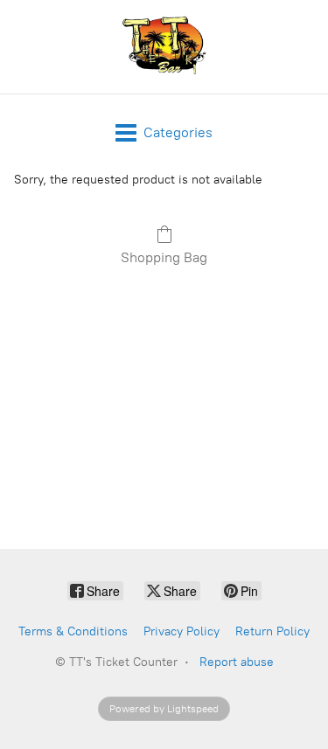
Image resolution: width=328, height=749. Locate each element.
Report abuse (236, 662)
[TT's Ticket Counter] (164, 47)
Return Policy (272, 631)
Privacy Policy (181, 631)
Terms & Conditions (73, 631)
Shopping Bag (164, 257)
